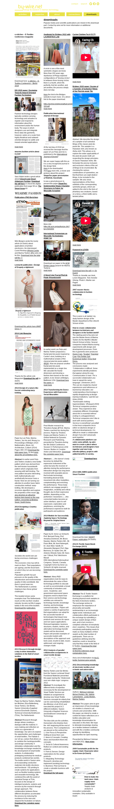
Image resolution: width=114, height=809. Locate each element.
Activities (23, 14)
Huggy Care (77, 354)
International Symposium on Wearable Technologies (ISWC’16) (55, 236)
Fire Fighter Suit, (84, 356)
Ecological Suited (80, 359)
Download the (20, 608)
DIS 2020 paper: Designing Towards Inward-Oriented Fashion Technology (26, 92)
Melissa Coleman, (87, 692)
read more (48, 109)
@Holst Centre (33, 251)
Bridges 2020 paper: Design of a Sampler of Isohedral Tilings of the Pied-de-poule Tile (85, 88)
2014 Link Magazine (23, 333)
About (57, 14)
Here (46, 95)
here (49, 171)
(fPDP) (46, 364)
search (84, 4)
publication (30, 608)
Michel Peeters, (79, 694)
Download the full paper (53, 773)
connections (74, 14)
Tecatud (86, 354)
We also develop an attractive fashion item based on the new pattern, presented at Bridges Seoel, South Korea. (27, 497)
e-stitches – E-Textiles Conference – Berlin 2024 (27, 83)
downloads (91, 14)
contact (74, 4)
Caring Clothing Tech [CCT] (84, 34)
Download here (90, 459)
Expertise (39, 14)
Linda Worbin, (90, 697)
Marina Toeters (79, 699)
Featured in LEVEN (80, 250)
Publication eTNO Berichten (26, 197)
